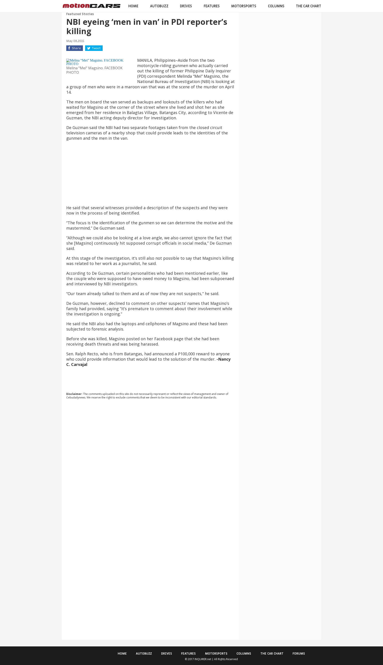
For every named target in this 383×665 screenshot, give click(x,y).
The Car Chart (308, 6)
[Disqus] (150, 462)
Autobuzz (159, 6)
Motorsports (243, 6)
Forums (299, 653)
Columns (276, 6)
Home (133, 6)
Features (212, 6)
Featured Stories (80, 14)
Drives (186, 6)
